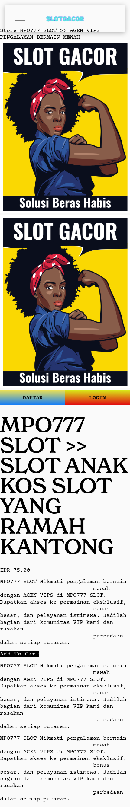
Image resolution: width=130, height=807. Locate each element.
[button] (19, 654)
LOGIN (97, 397)
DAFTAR (33, 397)
